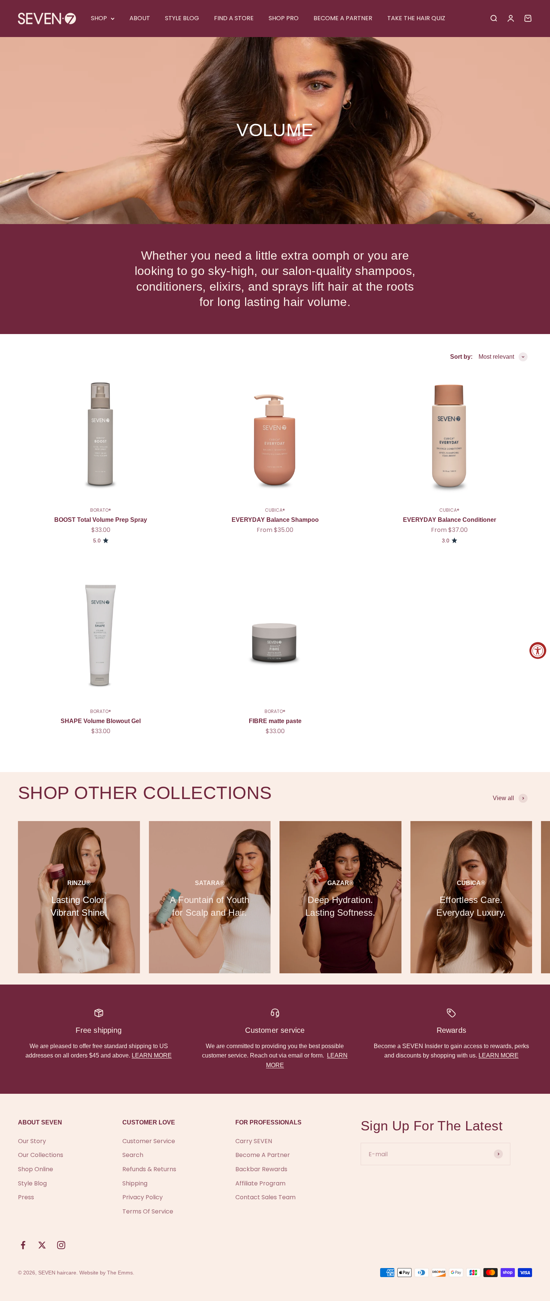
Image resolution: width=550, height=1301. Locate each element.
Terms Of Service (147, 1211)
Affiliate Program (260, 1183)
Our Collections (40, 1155)
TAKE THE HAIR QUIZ (416, 18)
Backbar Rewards (261, 1169)
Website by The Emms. (106, 1273)
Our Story (32, 1141)
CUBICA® (275, 510)
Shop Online (35, 1169)
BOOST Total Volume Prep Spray (100, 520)
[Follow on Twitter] (42, 1245)
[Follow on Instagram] (61, 1245)
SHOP (99, 18)
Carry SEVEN (253, 1141)
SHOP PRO (284, 18)
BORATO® (100, 510)
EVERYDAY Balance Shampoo (275, 520)
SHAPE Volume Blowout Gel (101, 721)
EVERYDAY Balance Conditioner (449, 520)
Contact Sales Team (265, 1197)
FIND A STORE (234, 18)
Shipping (134, 1183)
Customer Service (148, 1141)
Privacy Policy (142, 1197)
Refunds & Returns (149, 1169)
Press (26, 1197)
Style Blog (32, 1183)
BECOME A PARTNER (343, 18)
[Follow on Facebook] (23, 1245)
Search (132, 1155)
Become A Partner (262, 1155)
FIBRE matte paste (275, 721)
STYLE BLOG (182, 18)
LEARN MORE (152, 1055)
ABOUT (139, 18)
